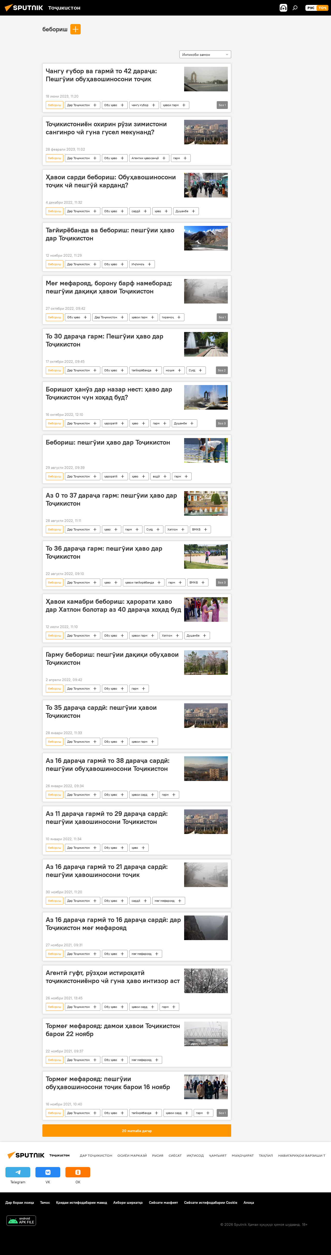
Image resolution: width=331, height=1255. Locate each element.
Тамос (45, 1202)
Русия (157, 1155)
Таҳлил (266, 1155)
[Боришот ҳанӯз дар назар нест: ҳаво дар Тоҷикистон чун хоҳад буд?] (206, 397)
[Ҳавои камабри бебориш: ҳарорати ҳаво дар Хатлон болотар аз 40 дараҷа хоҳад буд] (206, 609)
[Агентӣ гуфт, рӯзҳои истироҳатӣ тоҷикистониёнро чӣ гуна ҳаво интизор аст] (206, 981)
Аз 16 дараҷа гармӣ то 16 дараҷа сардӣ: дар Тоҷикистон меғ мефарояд (113, 924)
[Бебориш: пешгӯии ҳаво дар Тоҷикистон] (206, 450)
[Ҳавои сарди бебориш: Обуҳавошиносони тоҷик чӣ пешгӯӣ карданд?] (206, 185)
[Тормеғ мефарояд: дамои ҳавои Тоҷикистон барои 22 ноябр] (206, 1034)
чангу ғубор (140, 105)
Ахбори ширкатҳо (128, 1202)
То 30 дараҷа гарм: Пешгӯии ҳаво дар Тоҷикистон (104, 340)
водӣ (156, 476)
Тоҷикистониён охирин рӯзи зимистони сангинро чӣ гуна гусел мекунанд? (106, 128)
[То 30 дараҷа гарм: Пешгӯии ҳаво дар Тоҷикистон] (206, 344)
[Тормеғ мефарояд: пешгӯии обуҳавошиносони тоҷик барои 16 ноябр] (206, 1087)
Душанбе (182, 211)
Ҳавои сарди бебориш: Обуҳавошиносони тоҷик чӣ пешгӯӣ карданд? (111, 181)
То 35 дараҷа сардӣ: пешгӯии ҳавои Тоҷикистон (101, 711)
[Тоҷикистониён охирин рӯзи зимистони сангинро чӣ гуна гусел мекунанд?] (206, 132)
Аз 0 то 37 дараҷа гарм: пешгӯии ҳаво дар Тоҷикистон (111, 499)
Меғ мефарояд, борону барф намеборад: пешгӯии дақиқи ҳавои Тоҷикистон (109, 287)
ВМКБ (196, 529)
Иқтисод (195, 1155)
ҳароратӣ (110, 423)
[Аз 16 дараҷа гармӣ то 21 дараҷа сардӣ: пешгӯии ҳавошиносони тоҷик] (206, 874)
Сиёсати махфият (163, 1202)
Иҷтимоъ (138, 264)
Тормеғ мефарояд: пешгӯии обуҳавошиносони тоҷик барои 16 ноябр (108, 1083)
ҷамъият (218, 1155)
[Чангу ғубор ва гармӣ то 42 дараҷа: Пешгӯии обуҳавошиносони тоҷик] (206, 79)
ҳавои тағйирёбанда (139, 582)
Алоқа (249, 1202)
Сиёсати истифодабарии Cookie (210, 1202)
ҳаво (158, 211)
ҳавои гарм (171, 105)
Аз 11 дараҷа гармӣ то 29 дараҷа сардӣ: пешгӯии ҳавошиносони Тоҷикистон (107, 817)
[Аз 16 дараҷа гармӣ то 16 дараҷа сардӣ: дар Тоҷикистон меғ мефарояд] (206, 928)
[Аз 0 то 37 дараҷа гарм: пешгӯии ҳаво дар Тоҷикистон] (206, 503)
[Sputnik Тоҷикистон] (25, 12)
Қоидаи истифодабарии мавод (81, 1202)
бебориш (54, 29)
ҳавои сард (139, 794)
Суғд (192, 370)
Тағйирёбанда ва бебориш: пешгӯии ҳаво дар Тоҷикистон (110, 234)
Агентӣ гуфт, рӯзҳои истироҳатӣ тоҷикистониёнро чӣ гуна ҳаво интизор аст (113, 977)
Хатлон (172, 529)
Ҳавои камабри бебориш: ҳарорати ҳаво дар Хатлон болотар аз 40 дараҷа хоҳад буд (113, 605)
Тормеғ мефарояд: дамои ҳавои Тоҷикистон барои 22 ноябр (113, 1030)
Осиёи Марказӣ (132, 1155)
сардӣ (136, 211)
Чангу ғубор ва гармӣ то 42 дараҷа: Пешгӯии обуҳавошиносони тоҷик (101, 75)
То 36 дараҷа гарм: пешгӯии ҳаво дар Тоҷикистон (104, 552)
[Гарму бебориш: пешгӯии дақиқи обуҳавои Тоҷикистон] (206, 662)
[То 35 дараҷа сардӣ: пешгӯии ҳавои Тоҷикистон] (206, 715)
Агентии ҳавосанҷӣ (145, 158)
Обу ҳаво (110, 105)
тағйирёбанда (141, 370)
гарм (176, 158)
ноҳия (170, 370)
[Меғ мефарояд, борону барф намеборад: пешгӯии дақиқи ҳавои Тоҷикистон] (206, 291)
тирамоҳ (168, 317)
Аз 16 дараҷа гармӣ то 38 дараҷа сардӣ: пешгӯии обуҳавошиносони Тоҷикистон (108, 764)
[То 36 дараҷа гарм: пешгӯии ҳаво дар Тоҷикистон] (206, 556)
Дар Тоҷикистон (78, 105)
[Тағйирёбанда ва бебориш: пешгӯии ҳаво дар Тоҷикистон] (206, 238)
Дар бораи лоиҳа (19, 1202)
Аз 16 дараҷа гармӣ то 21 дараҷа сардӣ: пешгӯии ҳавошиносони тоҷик (107, 870)
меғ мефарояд (165, 901)
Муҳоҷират (243, 1155)
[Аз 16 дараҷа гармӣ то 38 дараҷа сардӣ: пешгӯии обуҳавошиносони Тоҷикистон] (206, 768)
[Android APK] (21, 1221)
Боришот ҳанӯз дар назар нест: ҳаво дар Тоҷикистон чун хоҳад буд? (109, 393)
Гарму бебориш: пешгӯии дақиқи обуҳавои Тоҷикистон (112, 658)
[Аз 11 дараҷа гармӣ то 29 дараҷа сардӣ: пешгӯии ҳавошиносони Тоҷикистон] (206, 821)
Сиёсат (175, 1155)
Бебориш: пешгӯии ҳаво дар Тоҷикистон (108, 442)
